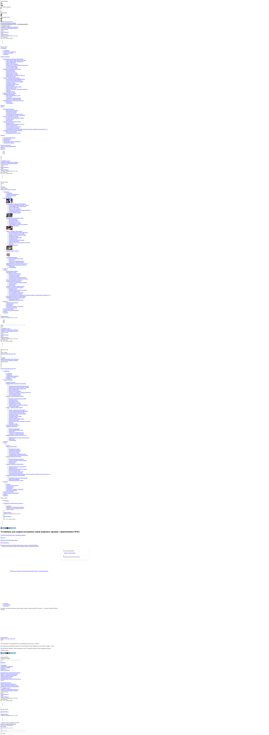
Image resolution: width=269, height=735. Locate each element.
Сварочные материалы (9, 94)
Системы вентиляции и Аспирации (11, 141)
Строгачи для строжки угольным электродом (17, 65)
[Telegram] (3, 152)
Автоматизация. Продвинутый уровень (15, 115)
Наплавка (8, 90)
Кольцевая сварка (10, 70)
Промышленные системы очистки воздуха (13, 100)
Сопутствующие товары (12, 67)
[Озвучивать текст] (1, 18)
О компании (3, 48)
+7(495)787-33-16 (9, 28)
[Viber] (9, 528)
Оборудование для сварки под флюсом (15, 75)
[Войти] (1, 158)
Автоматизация (10, 119)
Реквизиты (6, 54)
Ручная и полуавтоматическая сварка (15, 117)
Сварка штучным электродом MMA (14, 81)
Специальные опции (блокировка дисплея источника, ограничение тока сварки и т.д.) (27, 129)
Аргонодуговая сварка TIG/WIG (14, 80)
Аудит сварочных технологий (13, 126)
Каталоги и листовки (6, 145)
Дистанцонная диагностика (12, 128)
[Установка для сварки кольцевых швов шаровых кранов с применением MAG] (29, 571)
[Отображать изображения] (1, 14)
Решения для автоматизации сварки (12, 69)
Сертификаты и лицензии (9, 51)
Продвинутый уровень (11, 111)
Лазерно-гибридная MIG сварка (13, 86)
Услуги (2, 106)
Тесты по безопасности (11, 125)
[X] (7, 528)
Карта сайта (3, 726)
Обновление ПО (10, 123)
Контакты (3, 149)
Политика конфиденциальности (8, 724)
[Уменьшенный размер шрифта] (1, 2)
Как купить (6, 606)
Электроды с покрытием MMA (13, 99)
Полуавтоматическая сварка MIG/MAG (15, 79)
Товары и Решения (5, 56)
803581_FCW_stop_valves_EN (8, 638)
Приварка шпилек (10, 91)
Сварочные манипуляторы (12, 84)
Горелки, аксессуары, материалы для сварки (16, 89)
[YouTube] (3, 153)
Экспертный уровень (11, 112)
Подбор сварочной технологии (10, 116)
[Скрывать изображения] (1, 15)
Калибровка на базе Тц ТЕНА (13, 133)
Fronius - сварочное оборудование (11, 77)
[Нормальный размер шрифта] (1, 3)
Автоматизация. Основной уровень (14, 114)
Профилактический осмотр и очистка (15, 124)
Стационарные (9, 103)
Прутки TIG (9, 96)
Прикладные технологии (12, 110)
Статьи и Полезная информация (8, 146)
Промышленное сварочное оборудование (13, 59)
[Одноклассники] (3, 528)
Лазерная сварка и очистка (9, 93)
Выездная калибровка (11, 131)
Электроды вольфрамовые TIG (13, 98)
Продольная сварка (10, 71)
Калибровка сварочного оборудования (12, 130)
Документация (6, 604)
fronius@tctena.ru (4, 32)
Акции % (3, 105)
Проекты (3, 135)
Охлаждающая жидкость (12, 66)
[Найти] (2, 327)
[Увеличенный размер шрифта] (2, 5)
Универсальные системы (12, 74)
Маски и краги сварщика (12, 64)
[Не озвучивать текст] (1, 20)
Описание (5, 603)
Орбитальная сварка (11, 76)
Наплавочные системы (11, 72)
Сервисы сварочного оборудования (12, 121)
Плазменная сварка (10, 83)
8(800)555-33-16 (6, 25)
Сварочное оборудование (9, 137)
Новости (3, 147)
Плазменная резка (10, 85)
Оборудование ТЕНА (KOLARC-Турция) (16, 60)
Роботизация (9, 120)
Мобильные (9, 101)
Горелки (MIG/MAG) (11, 62)
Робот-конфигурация (11, 88)
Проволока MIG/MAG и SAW (13, 95)
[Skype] (13, 528)
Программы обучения (8, 109)
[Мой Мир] (5, 528)
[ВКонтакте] (3, 151)
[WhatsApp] (11, 528)
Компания (3, 662)
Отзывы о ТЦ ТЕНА (8, 53)
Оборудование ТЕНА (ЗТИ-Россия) (14, 61)
